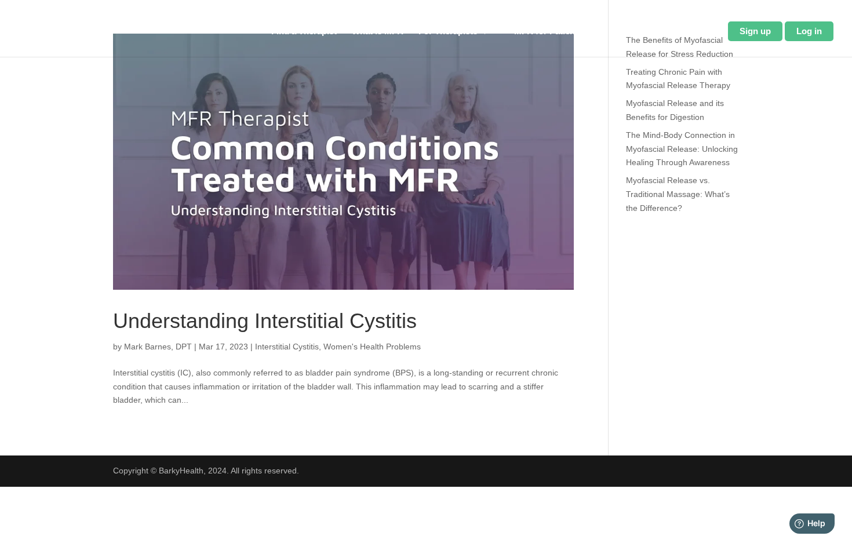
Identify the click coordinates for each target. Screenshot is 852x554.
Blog (703, 31)
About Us (638, 31)
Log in (809, 31)
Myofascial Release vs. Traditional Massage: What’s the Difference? (678, 194)
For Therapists (448, 31)
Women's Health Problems (372, 346)
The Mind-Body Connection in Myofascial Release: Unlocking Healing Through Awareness (682, 148)
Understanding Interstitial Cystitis (265, 321)
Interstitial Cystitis (287, 346)
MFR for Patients (548, 31)
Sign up (755, 31)
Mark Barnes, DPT (158, 346)
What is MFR (377, 31)
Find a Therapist (304, 31)
